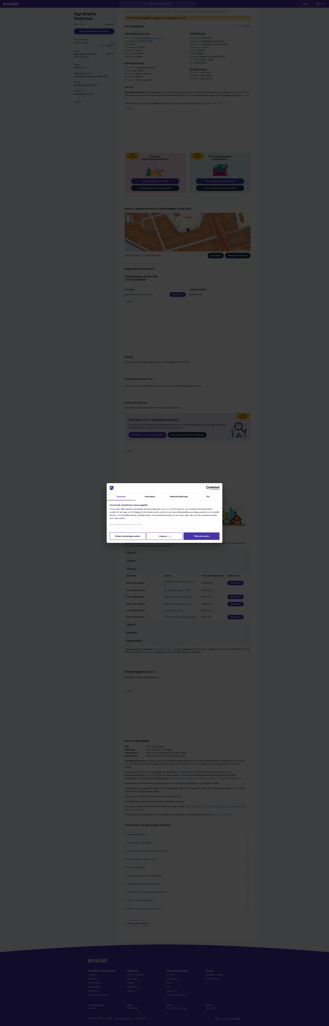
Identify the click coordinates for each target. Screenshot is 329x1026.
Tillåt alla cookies (201, 536)
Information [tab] (150, 496)
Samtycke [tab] (121, 496)
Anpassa (163, 536)
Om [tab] (207, 496)
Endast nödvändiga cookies (127, 536)
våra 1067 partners (125, 509)
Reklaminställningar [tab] (179, 496)
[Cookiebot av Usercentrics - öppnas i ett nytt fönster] (208, 488)
